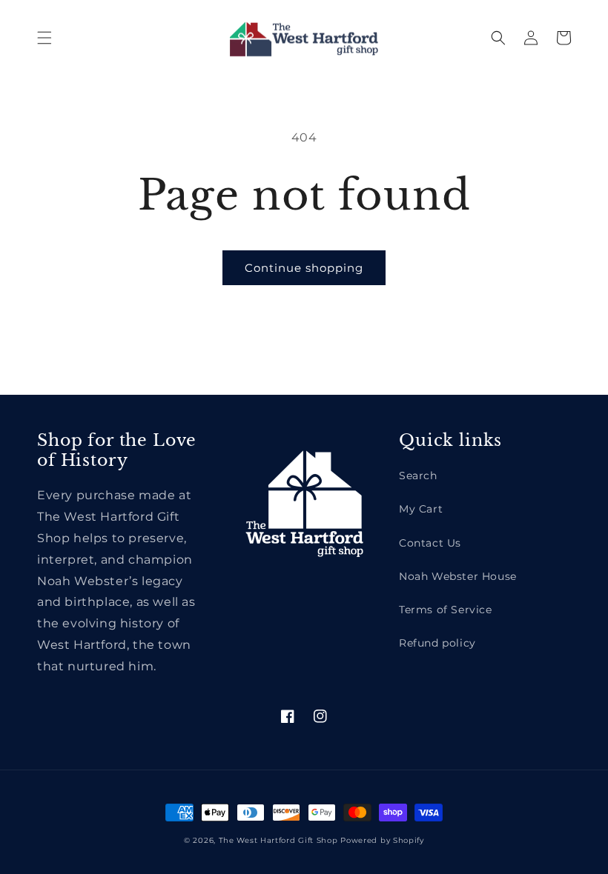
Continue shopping (304, 268)
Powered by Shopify (382, 840)
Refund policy (437, 643)
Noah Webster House (458, 576)
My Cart (421, 509)
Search (418, 475)
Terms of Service (445, 609)
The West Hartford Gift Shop (278, 840)
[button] (44, 37)
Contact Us (430, 543)
